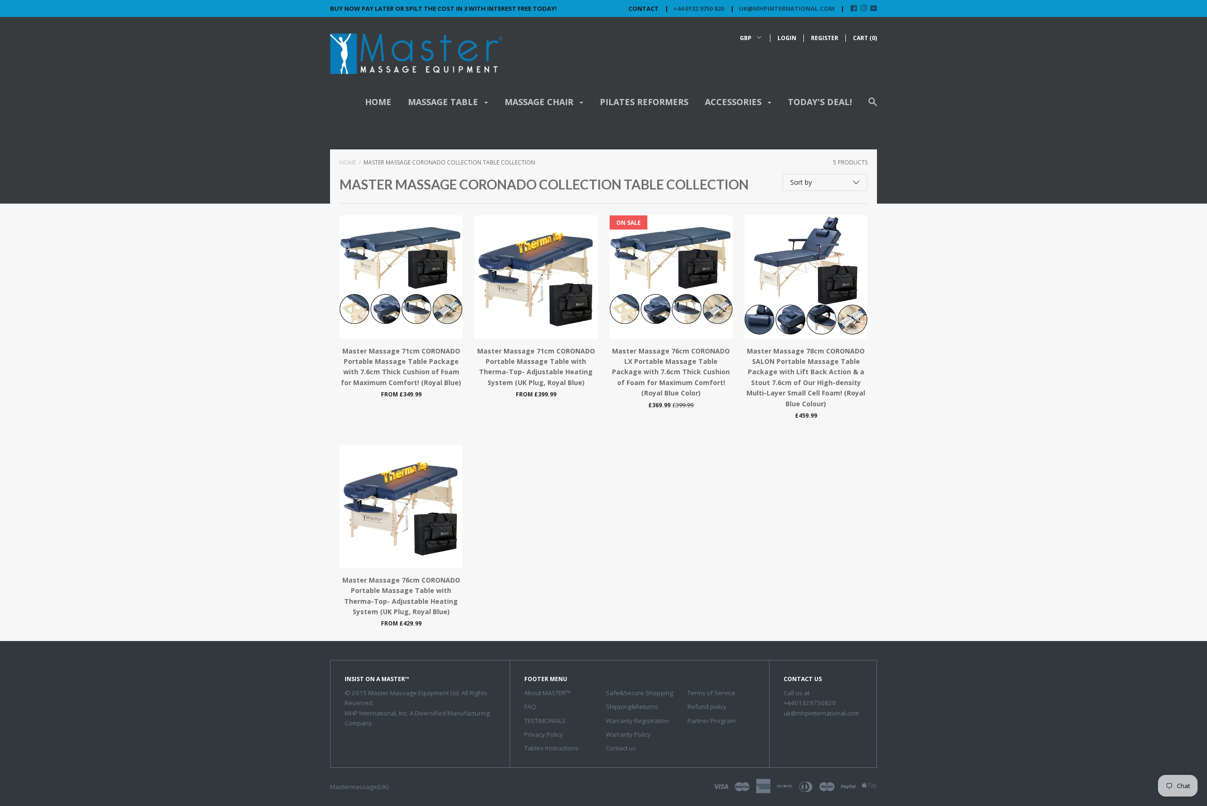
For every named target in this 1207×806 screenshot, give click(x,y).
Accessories (734, 101)
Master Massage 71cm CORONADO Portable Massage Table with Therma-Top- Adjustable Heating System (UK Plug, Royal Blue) (536, 366)
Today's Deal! (820, 101)
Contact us (621, 748)
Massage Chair (540, 101)
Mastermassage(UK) (359, 786)
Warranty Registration (637, 720)
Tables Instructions (551, 748)
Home (378, 101)
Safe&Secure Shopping (639, 693)
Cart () (865, 38)
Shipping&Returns (632, 706)
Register (824, 38)
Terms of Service (711, 693)
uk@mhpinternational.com (787, 8)
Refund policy (707, 706)
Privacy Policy (543, 734)
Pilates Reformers (644, 101)
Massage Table (444, 101)
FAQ (530, 706)
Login (786, 38)
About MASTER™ (547, 693)
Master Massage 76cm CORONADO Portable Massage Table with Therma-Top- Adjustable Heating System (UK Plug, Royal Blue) (401, 596)
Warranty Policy (628, 734)
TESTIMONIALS (545, 720)
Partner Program (711, 720)
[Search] (872, 106)
